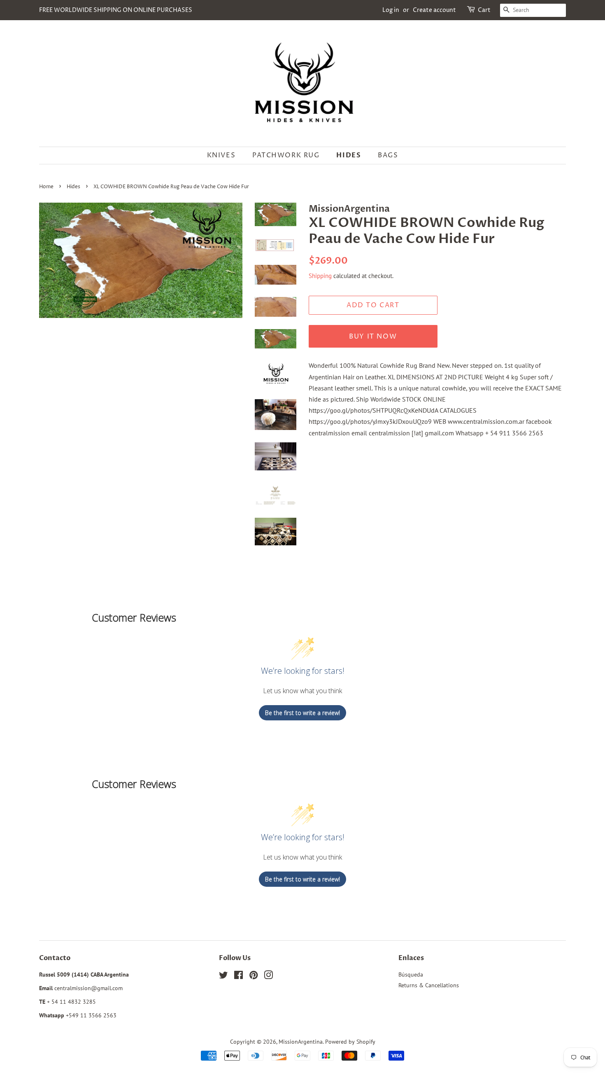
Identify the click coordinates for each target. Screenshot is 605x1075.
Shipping (320, 276)
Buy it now (373, 336)
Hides (348, 155)
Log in (390, 10)
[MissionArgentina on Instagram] (268, 976)
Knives (221, 155)
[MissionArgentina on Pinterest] (253, 976)
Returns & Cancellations (428, 985)
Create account (434, 10)
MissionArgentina (301, 1041)
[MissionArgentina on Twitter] (223, 976)
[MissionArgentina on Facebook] (238, 976)
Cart (484, 10)
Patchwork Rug (286, 155)
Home (46, 186)
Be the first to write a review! (302, 713)
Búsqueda (410, 974)
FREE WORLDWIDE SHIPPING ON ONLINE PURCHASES (115, 10)
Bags (388, 155)
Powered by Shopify (350, 1041)
